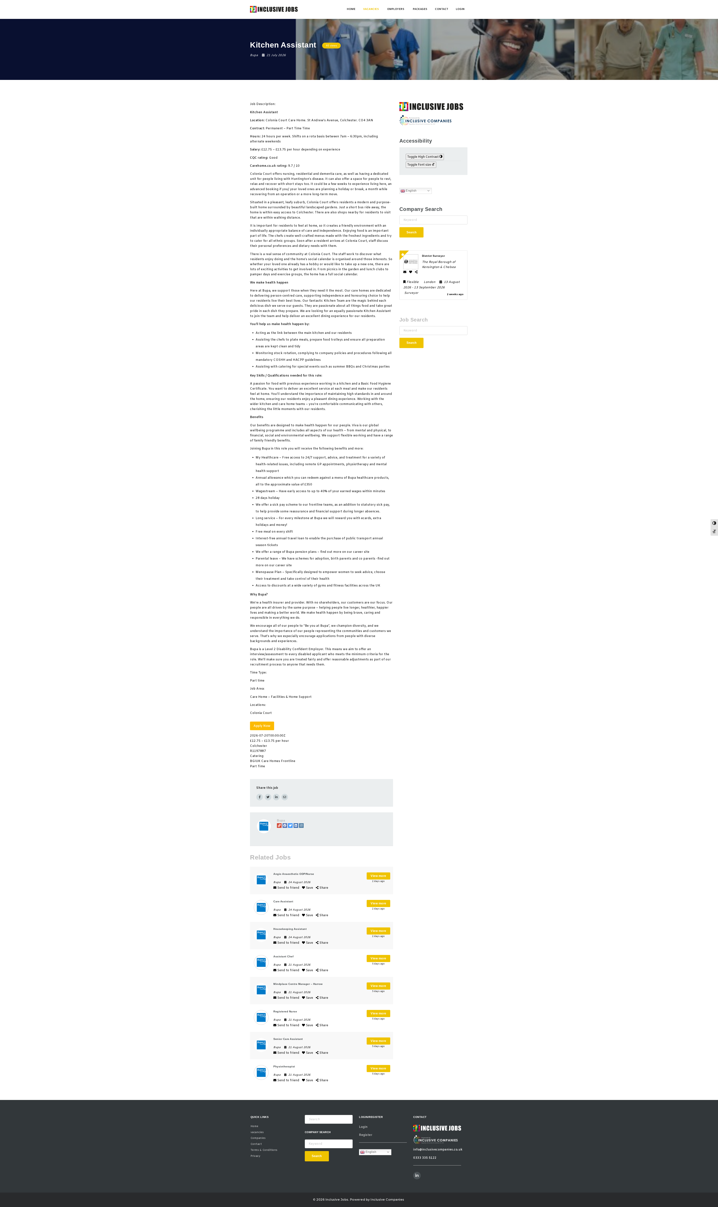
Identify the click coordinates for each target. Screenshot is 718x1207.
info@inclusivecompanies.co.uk (438, 1150)
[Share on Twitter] (268, 797)
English (411, 190)
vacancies (371, 9)
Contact (441, 9)
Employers (395, 9)
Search (411, 232)
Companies (258, 1138)
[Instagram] (301, 825)
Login (460, 9)
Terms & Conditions (264, 1150)
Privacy (255, 1156)
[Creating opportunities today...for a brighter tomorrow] (274, 9)
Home (351, 9)
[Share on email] (284, 797)
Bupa (281, 820)
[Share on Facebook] (259, 797)
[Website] (279, 825)
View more (378, 875)
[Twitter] (290, 825)
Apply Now (262, 726)
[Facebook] (285, 825)
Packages (420, 9)
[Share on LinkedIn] (276, 797)
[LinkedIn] (296, 825)
